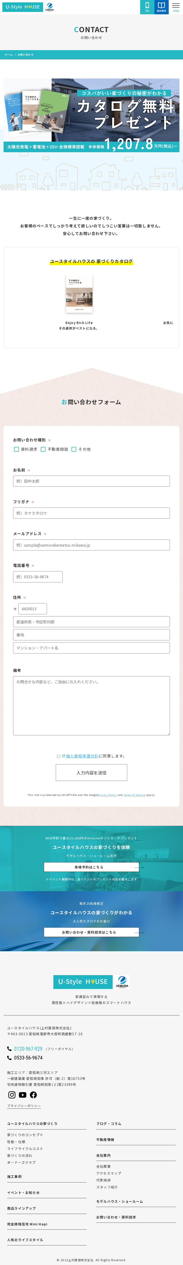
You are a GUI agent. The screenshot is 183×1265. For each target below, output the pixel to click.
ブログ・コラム (109, 1123)
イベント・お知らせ (23, 1192)
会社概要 (103, 1166)
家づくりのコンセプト (25, 1134)
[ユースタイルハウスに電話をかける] (147, 7)
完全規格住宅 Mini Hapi (27, 1224)
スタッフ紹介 (107, 1187)
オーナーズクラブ (21, 1162)
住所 (19, 597)
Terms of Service (135, 795)
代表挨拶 (103, 1180)
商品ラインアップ (21, 1208)
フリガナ (24, 501)
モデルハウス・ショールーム (119, 1201)
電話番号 (24, 565)
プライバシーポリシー (24, 1105)
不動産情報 (105, 1139)
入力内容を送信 (91, 772)
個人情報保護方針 (82, 756)
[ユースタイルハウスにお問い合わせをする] (161, 7)
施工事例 (14, 1176)
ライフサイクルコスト (25, 1148)
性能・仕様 (16, 1141)
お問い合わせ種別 (32, 440)
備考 (17, 670)
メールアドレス (30, 533)
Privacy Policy (107, 795)
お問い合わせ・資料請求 (116, 1217)
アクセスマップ (108, 1173)
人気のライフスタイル (25, 1239)
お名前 (21, 470)
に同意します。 (96, 756)
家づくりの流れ (19, 1155)
